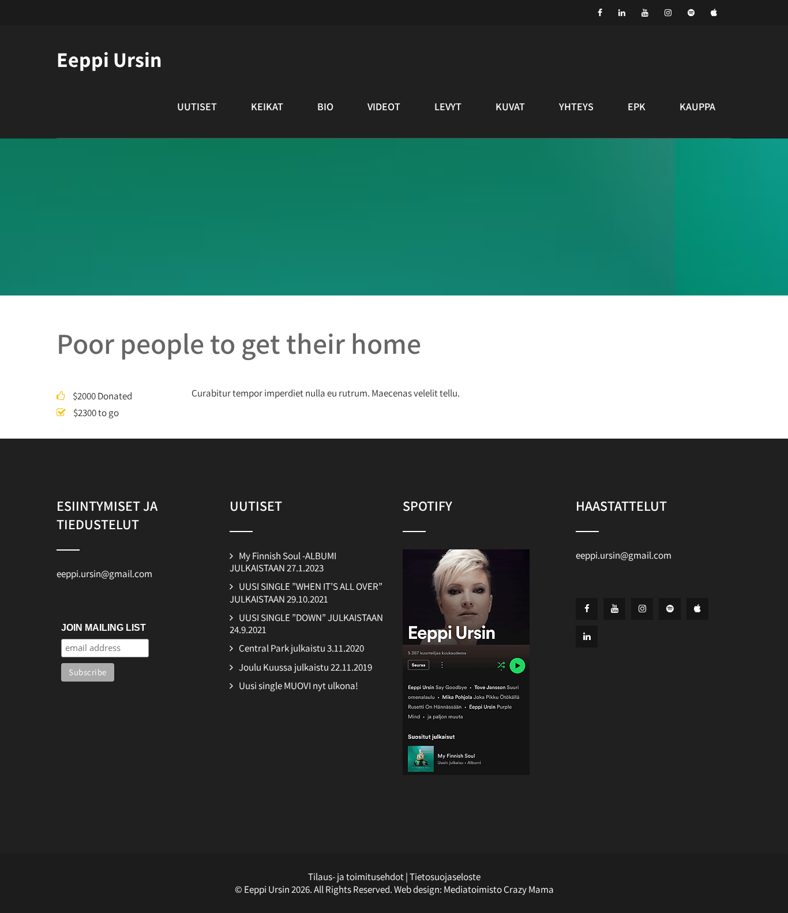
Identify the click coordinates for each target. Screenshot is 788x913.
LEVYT (447, 106)
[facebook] (600, 13)
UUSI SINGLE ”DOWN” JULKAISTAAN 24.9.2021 (306, 623)
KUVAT (510, 106)
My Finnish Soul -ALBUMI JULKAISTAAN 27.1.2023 (283, 561)
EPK (637, 106)
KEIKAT (267, 106)
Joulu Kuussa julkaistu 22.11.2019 (305, 667)
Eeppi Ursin (109, 59)
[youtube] (644, 13)
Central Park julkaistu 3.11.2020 (301, 648)
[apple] (714, 13)
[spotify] (691, 13)
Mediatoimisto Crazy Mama (499, 889)
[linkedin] (621, 13)
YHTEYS (576, 106)
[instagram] (668, 13)
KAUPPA (697, 106)
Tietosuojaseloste (445, 876)
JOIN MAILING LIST (103, 628)
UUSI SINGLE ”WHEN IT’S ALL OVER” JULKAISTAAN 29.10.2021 (306, 592)
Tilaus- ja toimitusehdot (356, 876)
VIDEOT (383, 106)
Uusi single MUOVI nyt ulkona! (298, 685)
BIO (325, 106)
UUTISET (197, 106)
